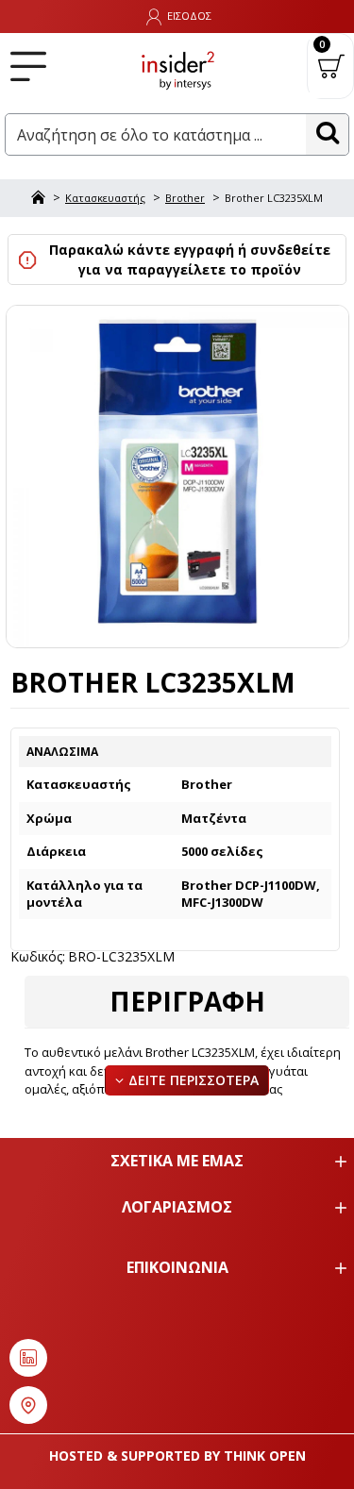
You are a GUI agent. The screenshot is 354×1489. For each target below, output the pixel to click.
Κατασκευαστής (105, 198)
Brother (185, 198)
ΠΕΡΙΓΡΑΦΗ (187, 1001)
